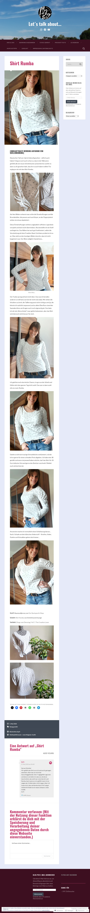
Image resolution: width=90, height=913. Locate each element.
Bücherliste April (15, 731)
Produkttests (60, 42)
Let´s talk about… (45, 23)
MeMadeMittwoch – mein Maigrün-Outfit (23, 735)
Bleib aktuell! (71, 101)
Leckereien (75, 42)
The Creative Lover (42, 622)
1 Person (28, 795)
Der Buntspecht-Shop (36, 613)
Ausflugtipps (12, 48)
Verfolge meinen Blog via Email (73, 84)
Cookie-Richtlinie (45, 910)
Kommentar (47, 856)
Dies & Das (10, 42)
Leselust (25, 48)
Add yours (48, 753)
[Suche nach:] (74, 64)
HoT (32, 622)
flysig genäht (45, 42)
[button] (24, 192)
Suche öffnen (84, 48)
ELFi (22, 762)
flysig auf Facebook (69, 875)
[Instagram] (41, 29)
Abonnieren (38, 894)
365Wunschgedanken (27, 42)
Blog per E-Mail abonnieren (44, 875)
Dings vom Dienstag (23, 622)
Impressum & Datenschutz (43, 48)
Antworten (50, 762)
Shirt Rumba (22, 63)
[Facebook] (45, 29)
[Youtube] (48, 29)
